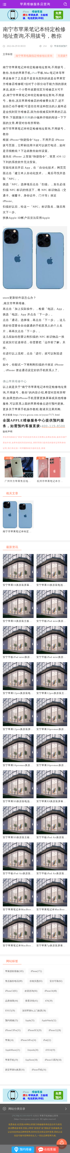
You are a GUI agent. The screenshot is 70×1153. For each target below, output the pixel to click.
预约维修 (26, 1149)
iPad (34, 72)
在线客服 (50, 1149)
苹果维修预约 (61, 46)
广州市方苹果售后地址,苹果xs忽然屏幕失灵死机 (18, 481)
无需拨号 (63, 55)
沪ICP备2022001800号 (22, 1116)
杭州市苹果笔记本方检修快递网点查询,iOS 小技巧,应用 (50, 481)
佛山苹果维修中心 (15, 381)
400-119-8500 (53, 426)
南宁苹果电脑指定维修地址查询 (34, 55)
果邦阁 (26, 117)
